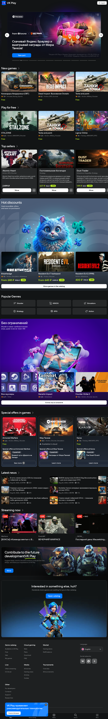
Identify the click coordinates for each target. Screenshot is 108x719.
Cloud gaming (29, 645)
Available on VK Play (11, 649)
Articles (26, 675)
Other (7, 684)
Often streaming (10, 669)
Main (25, 649)
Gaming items (47, 649)
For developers (10, 688)
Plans (26, 652)
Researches (9, 698)
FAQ (25, 658)
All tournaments (48, 672)
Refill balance (47, 652)
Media (26, 665)
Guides (26, 678)
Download (27, 655)
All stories (27, 669)
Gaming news (28, 672)
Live (6, 665)
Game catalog (10, 645)
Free (6, 652)
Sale (6, 655)
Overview (46, 669)
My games (8, 658)
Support (8, 695)
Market (46, 645)
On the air (8, 672)
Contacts (8, 692)
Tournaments (48, 665)
